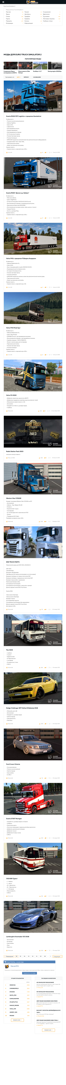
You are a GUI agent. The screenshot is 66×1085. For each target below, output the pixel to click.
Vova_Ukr (13, 1008)
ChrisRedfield (14, 988)
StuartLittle (14, 1002)
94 (24, 956)
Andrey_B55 (13, 1012)
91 (36, 956)
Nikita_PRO (13, 995)
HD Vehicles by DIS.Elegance (45, 982)
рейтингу (26, 77)
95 (20, 956)
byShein (12, 991)
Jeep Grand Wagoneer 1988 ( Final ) (47, 1020)
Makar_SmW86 (14, 1005)
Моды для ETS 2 (15, 966)
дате (18, 77)
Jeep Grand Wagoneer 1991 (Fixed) (47, 1001)
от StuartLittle (40, 1016)
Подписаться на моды (29, 973)
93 (28, 956)
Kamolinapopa (14, 998)
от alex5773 (40, 996)
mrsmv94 (12, 985)
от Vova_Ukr (40, 987)
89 (45, 956)
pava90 (12, 1015)
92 (32, 956)
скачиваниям (37, 77)
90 (41, 956)
